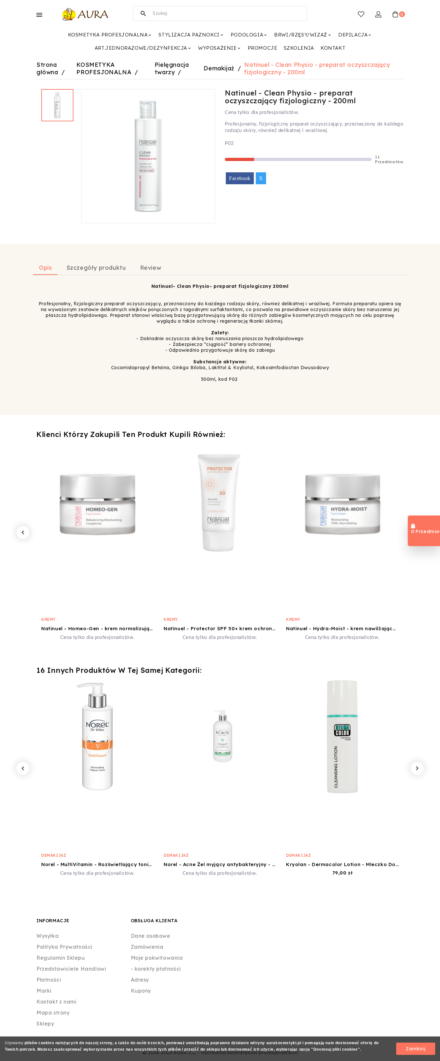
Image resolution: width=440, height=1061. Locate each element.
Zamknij (416, 1049)
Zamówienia (147, 947)
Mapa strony (53, 1012)
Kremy (48, 619)
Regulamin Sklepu (60, 958)
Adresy (140, 979)
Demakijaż (53, 855)
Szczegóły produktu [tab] (96, 267)
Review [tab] (150, 267)
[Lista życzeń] (361, 14)
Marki (44, 990)
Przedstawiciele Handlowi (71, 968)
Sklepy (45, 1023)
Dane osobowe (150, 936)
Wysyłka (47, 936)
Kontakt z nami (56, 1001)
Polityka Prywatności (64, 947)
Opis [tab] (45, 267)
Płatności (48, 979)
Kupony (141, 990)
